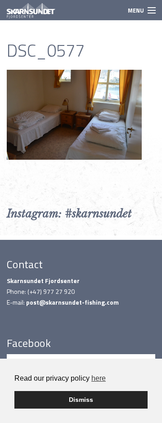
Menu (136, 10)
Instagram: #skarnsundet (69, 213)
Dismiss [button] (81, 399)
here (98, 378)
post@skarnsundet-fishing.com (72, 302)
